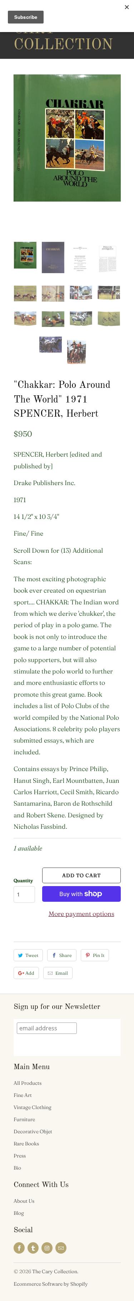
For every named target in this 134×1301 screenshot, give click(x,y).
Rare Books (26, 1143)
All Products (27, 1083)
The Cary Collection (42, 29)
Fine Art (23, 1095)
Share (65, 955)
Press (20, 1155)
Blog (19, 1213)
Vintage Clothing (32, 1107)
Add (29, 973)
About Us (24, 1201)
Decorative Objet (33, 1131)
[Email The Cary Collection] (60, 1248)
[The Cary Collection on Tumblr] (33, 1248)
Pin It (98, 955)
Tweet (31, 955)
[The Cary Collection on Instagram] (47, 1248)
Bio (17, 1168)
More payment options (81, 914)
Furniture (24, 1119)
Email (61, 973)
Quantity (23, 880)
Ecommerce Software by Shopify (51, 1284)
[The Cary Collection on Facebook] (19, 1248)
